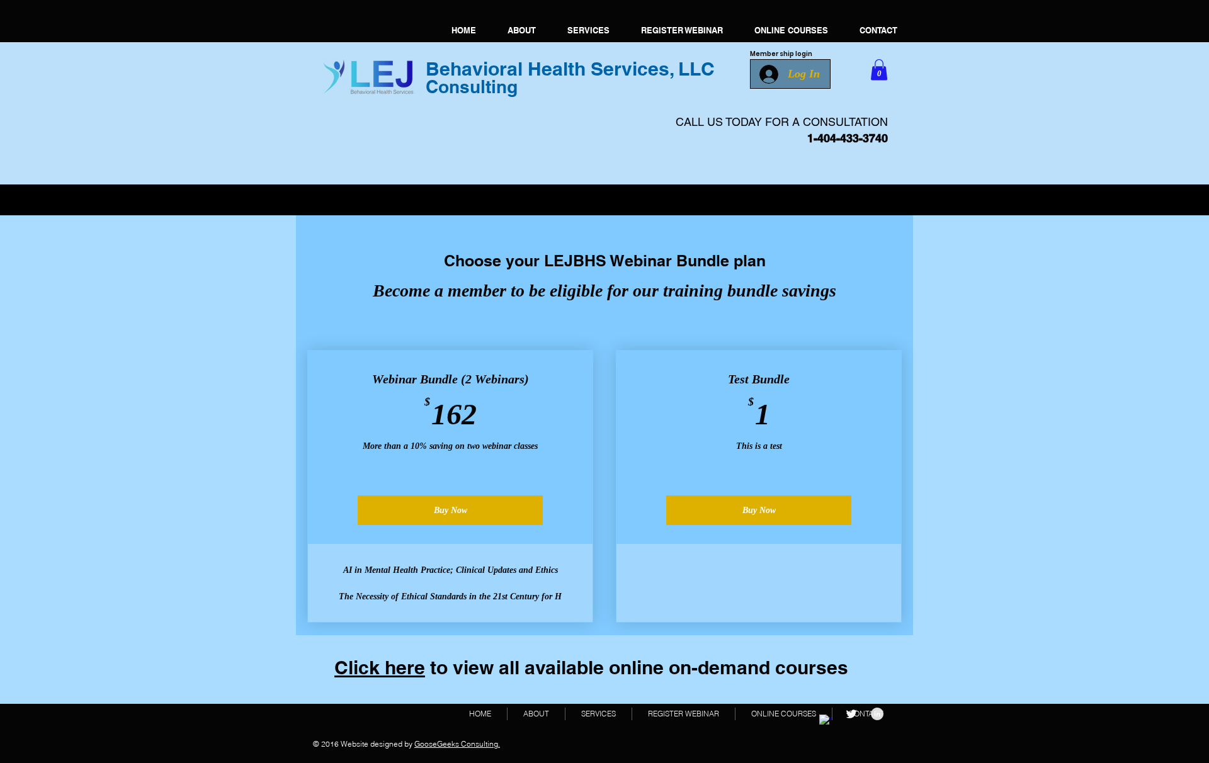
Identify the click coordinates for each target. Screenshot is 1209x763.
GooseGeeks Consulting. (457, 744)
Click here (379, 667)
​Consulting (472, 86)
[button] (879, 69)
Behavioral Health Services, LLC (570, 68)
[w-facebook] (825, 721)
